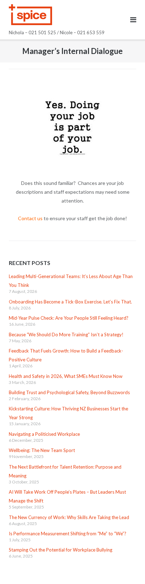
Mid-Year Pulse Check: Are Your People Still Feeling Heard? (68, 318)
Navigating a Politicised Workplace (44, 434)
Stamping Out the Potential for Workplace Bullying (60, 550)
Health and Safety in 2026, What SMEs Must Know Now (65, 376)
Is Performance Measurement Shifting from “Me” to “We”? (67, 533)
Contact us (30, 218)
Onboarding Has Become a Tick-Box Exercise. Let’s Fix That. (70, 302)
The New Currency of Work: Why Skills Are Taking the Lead (69, 517)
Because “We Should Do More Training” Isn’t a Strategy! (66, 334)
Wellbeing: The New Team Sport (42, 450)
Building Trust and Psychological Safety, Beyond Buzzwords (69, 392)
